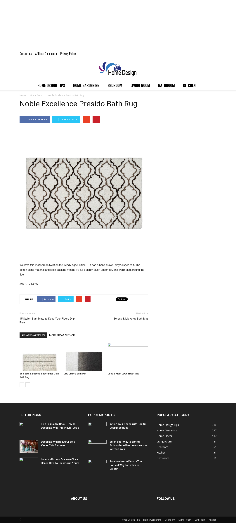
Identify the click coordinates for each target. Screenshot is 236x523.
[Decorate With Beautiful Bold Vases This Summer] (29, 446)
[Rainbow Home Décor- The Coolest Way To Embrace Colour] (97, 466)
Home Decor (164, 436)
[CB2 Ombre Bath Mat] (84, 357)
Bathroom (166, 85)
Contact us (26, 53)
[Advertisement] (110, 26)
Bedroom (115, 85)
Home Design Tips (51, 85)
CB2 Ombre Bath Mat (75, 373)
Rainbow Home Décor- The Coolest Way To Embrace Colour (126, 465)
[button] (212, 85)
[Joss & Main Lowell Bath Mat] (128, 357)
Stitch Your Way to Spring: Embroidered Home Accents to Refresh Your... (128, 445)
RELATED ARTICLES (33, 335)
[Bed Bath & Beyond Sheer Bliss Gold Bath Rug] (40, 357)
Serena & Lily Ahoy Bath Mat (131, 318)
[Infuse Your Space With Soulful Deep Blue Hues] (97, 428)
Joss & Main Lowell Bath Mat (123, 373)
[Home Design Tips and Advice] (118, 69)
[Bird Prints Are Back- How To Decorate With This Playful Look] (29, 428)
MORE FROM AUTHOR (62, 335)
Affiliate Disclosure (46, 53)
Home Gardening (86, 85)
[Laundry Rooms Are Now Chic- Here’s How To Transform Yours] (29, 464)
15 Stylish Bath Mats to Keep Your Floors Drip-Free (48, 320)
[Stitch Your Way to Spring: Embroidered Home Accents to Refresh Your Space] (97, 446)
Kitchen (189, 85)
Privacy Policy (68, 53)
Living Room (140, 85)
